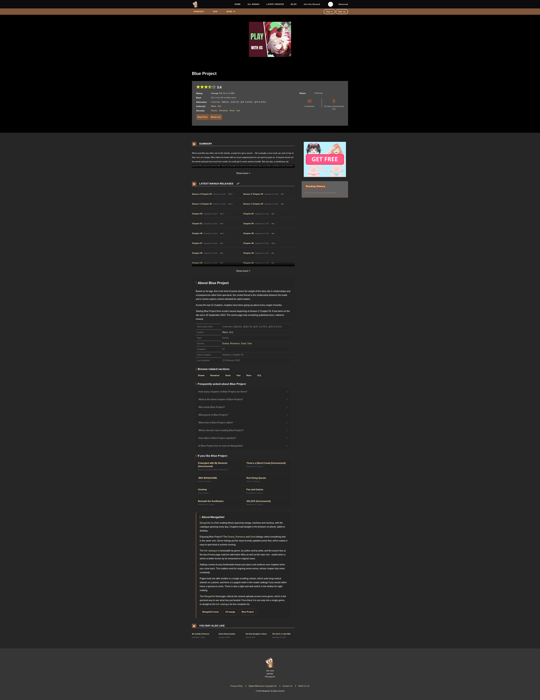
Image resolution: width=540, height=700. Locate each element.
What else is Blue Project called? (215, 422)
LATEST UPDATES (275, 4)
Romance (199, 11)
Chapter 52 (248, 214)
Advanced (343, 4)
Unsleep (202, 489)
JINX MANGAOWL (207, 478)
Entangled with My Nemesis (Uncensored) (212, 465)
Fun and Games (254, 489)
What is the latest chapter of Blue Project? (220, 399)
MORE (229, 11)
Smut (232, 110)
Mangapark (270, 676)
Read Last (216, 117)
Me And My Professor (200, 634)
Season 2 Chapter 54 (202, 194)
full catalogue (211, 550)
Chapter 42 (248, 263)
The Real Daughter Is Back (256, 634)
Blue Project (248, 612)
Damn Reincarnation (227, 634)
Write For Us (304, 686)
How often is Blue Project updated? (217, 438)
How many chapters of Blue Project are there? (222, 391)
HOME (237, 4)
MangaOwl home (210, 612)
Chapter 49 (197, 233)
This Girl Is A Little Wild (281, 634)
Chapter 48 (248, 233)
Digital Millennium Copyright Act (263, 686)
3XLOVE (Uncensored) (258, 501)
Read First (202, 117)
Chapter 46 (248, 243)
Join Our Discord (312, 4)
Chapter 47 (197, 243)
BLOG (294, 4)
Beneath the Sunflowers (211, 501)
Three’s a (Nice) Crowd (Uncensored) (266, 463)
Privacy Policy (236, 686)
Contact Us (287, 686)
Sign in (329, 11)
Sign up (342, 11)
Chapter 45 (197, 253)
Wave (213, 106)
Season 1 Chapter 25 (202, 204)
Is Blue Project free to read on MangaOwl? (220, 446)
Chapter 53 (197, 214)
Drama (214, 110)
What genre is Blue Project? (213, 415)
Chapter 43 (197, 263)
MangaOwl (205, 523)
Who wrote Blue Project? (211, 407)
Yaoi (215, 11)
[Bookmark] (334, 101)
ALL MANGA (253, 4)
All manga (230, 612)
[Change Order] (238, 183)
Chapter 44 (248, 253)
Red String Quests (256, 478)
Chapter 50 (248, 223)
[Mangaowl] (195, 4)
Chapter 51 (197, 223)
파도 (219, 106)
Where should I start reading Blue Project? (221, 430)
